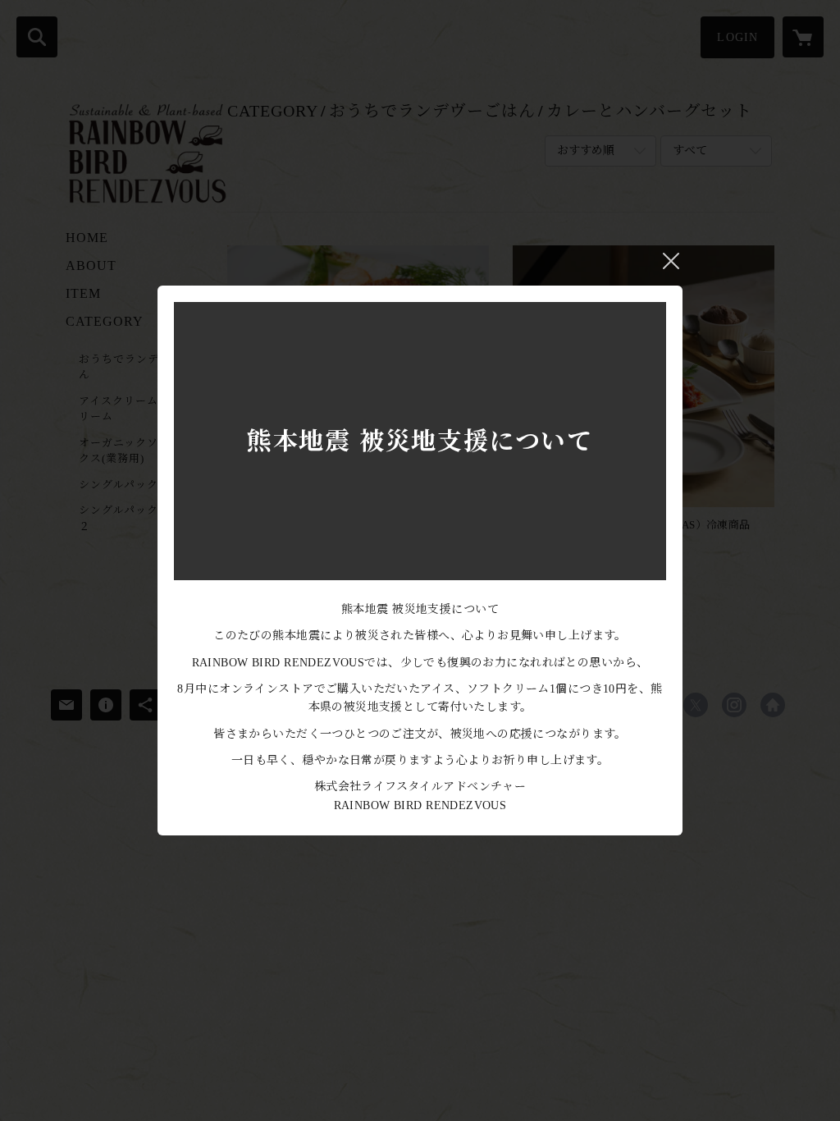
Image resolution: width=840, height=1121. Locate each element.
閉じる (671, 261)
